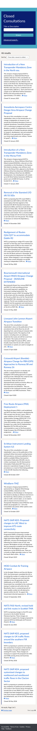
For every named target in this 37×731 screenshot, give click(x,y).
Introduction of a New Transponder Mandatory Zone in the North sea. (18, 67)
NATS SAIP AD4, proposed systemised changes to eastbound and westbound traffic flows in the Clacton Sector (16, 675)
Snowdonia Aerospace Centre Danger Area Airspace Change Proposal (18, 110)
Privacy (28, 727)
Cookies (22, 727)
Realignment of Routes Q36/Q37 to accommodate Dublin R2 (17, 235)
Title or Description (11, 26)
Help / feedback (6, 729)
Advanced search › (11, 40)
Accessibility (5, 727)
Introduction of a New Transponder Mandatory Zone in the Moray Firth (18, 152)
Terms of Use (14, 727)
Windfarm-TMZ (11, 483)
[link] (32, 710)
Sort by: (3, 57)
